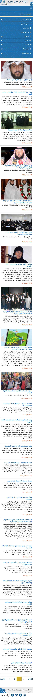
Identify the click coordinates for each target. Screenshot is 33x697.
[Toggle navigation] (31, 8)
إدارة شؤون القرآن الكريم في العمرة (19, 79)
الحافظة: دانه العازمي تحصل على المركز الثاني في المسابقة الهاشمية (18, 520)
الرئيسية (29, 14)
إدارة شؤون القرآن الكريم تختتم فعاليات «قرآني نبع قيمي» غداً (18, 166)
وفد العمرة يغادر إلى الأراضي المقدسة (18, 446)
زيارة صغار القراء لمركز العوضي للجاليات (18, 462)
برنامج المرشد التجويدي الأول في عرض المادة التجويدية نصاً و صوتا (18, 348)
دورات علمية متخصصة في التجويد (19, 481)
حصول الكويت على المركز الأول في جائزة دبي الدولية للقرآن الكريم (17, 201)
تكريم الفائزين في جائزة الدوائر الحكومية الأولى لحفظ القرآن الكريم (17, 312)
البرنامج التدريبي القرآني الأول (21, 663)
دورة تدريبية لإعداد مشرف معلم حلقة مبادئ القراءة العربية (19, 233)
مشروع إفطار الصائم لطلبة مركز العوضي (17, 649)
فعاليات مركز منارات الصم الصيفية (20, 130)
